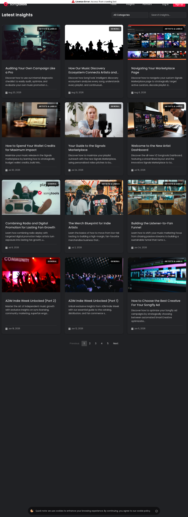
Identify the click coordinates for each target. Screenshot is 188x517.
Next (115, 343)
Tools (113, 4)
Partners (147, 4)
